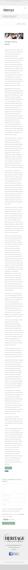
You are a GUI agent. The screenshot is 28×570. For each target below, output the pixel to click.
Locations (14, 549)
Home (4, 17)
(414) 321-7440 (8, 1)
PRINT (8, 468)
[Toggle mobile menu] (25, 8)
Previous (19, 24)
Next (24, 24)
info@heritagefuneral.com (17, 1)
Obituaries (7, 17)
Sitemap (22, 562)
